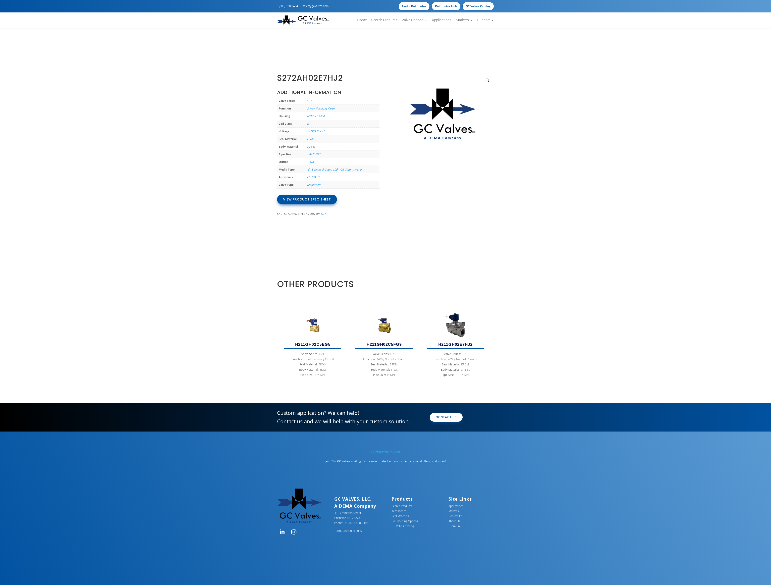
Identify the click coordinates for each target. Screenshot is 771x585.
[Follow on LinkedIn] (282, 532)
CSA (314, 177)
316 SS (311, 146)
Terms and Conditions (348, 531)
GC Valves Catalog (478, 6)
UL (319, 177)
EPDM (310, 139)
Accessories (399, 511)
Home (362, 20)
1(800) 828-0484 (287, 6)
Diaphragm (314, 185)
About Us (454, 521)
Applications (441, 20)
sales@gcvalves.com (315, 6)
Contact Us (446, 417)
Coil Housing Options (405, 521)
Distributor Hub (446, 6)
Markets (462, 20)
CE (308, 177)
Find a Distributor (414, 6)
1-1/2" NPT (314, 154)
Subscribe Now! (385, 452)
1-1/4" (311, 162)
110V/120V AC (316, 131)
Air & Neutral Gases (319, 169)
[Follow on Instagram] (294, 532)
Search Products (384, 20)
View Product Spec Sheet (307, 199)
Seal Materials (400, 516)
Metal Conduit (316, 116)
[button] (487, 80)
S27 (309, 101)
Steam (349, 169)
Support (483, 20)
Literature (455, 526)
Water (358, 169)
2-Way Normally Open (321, 108)
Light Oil (338, 169)
